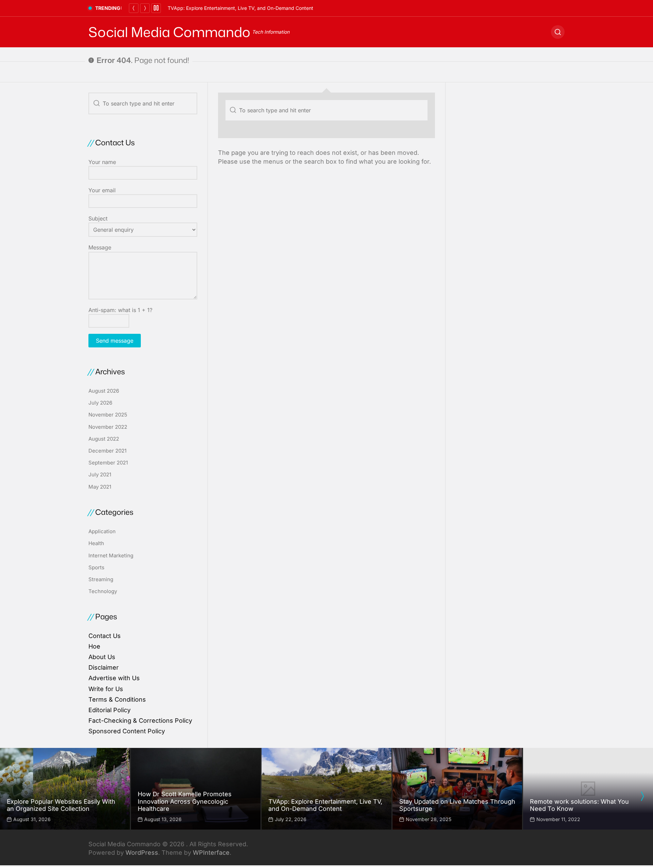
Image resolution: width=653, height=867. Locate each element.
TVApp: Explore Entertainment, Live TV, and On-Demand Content (240, 8)
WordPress (141, 852)
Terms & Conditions (117, 699)
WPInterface (211, 852)
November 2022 (107, 427)
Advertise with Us (114, 678)
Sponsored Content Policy (126, 731)
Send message (114, 340)
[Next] (145, 8)
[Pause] (156, 8)
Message (99, 247)
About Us (101, 656)
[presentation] (642, 796)
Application (102, 531)
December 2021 (107, 450)
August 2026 (103, 391)
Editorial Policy (109, 710)
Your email (102, 190)
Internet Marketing (110, 555)
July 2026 (100, 402)
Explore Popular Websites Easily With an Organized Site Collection (61, 805)
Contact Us (104, 635)
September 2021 (108, 462)
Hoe (94, 646)
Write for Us (105, 688)
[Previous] (133, 8)
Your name (102, 162)
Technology (102, 591)
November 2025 (107, 414)
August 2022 (103, 439)
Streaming (100, 579)
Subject (97, 218)
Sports (96, 567)
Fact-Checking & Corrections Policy (140, 720)
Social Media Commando (169, 32)
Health (96, 543)
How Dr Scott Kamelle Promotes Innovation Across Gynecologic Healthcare (185, 801)
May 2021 (99, 487)
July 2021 (99, 474)
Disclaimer (103, 667)
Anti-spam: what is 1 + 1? (120, 310)
